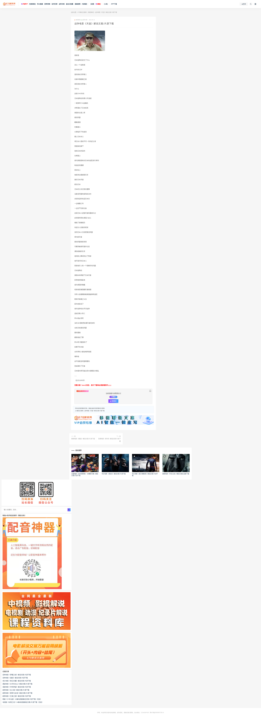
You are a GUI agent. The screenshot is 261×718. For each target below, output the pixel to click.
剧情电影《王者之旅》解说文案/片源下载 (17, 696)
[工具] (106, 4)
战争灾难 (62, 4)
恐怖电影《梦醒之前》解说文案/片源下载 (17, 675)
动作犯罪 (54, 4)
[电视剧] (84, 4)
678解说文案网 (82, 12)
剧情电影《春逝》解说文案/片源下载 (83, 439)
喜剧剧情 (78, 4)
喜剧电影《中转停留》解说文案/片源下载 (17, 687)
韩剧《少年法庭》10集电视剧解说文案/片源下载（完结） (22, 699)
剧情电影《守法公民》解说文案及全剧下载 (175, 474)
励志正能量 (69, 4)
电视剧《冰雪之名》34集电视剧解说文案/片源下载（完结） (23, 702)
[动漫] (92, 4)
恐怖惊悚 (47, 4)
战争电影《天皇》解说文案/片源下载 (94, 410)
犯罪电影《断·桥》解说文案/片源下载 (109, 440)
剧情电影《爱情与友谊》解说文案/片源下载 (17, 693)
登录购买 (114, 401)
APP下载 (114, 4)
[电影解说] (32, 4)
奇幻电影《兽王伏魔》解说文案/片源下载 (17, 681)
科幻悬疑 (40, 4)
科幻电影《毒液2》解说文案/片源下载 (114, 474)
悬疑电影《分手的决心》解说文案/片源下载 (17, 684)
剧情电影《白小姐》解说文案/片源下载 (16, 690)
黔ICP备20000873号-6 (157, 712)
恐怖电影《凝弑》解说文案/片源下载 (15, 678)
